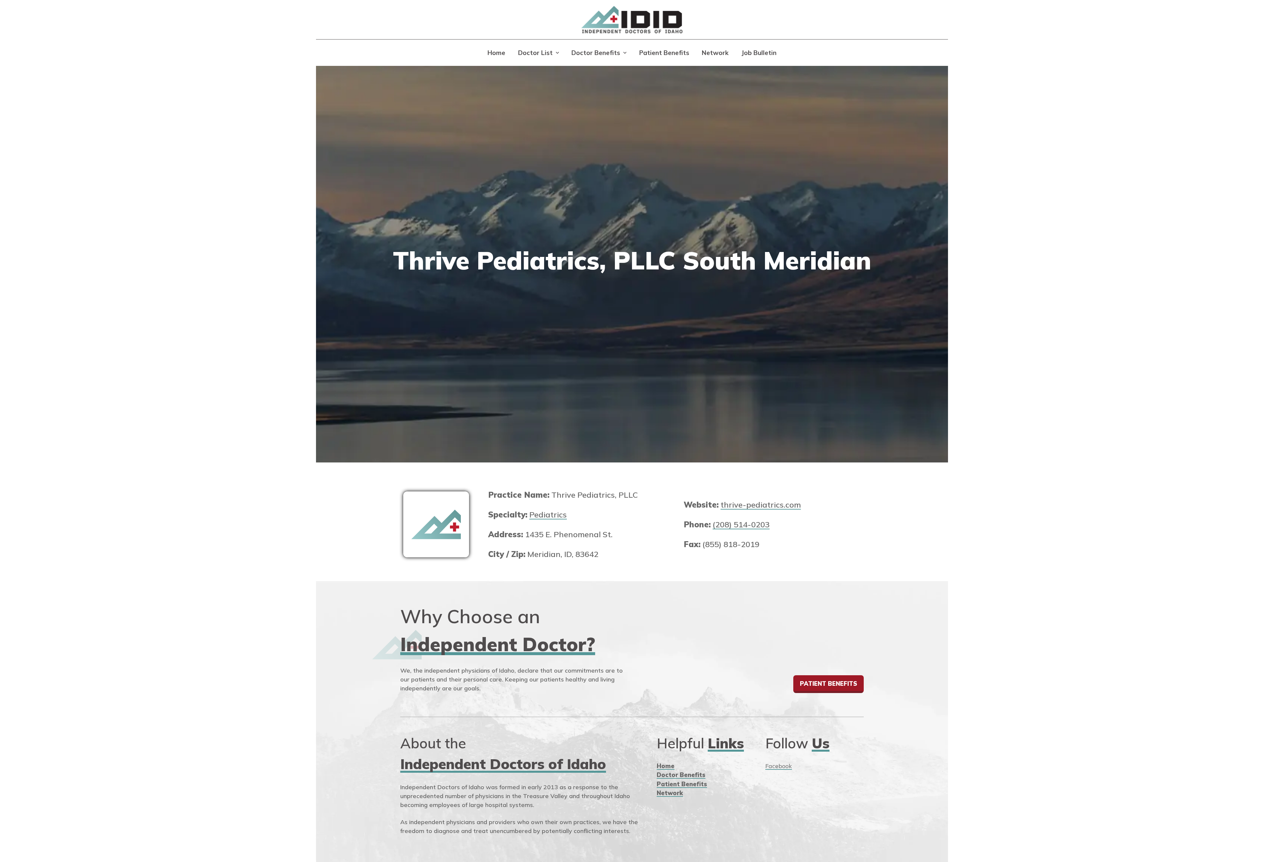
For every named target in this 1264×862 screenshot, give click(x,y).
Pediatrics (548, 514)
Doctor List (535, 53)
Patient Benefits (664, 53)
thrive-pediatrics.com (761, 505)
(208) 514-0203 (741, 524)
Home (496, 53)
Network (715, 53)
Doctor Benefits (595, 53)
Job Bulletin (759, 53)
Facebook (778, 766)
